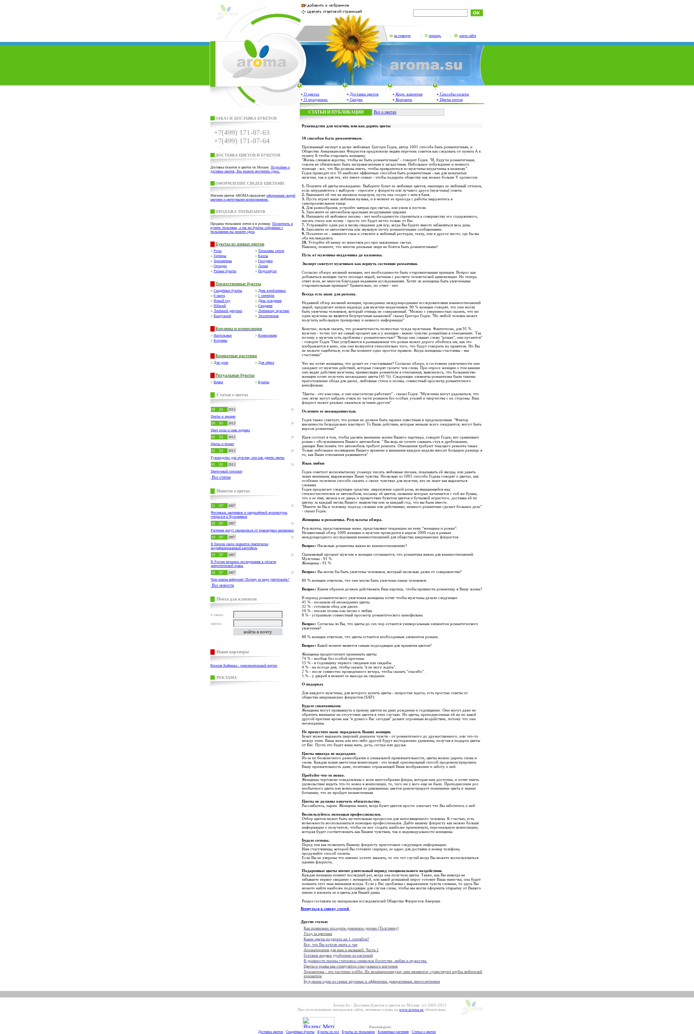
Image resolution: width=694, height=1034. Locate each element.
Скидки (356, 99)
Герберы (220, 256)
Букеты (263, 382)
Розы (218, 251)
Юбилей (220, 306)
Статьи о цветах (424, 1032)
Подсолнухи (267, 271)
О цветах (311, 94)
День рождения (270, 301)
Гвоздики (265, 261)
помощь (435, 36)
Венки (218, 382)
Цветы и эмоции (223, 416)
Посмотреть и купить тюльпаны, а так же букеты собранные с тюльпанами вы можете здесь (251, 228)
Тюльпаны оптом (271, 251)
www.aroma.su (411, 1009)
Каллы (263, 256)
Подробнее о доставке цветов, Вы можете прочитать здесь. (250, 169)
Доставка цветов (363, 94)
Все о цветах (385, 112)
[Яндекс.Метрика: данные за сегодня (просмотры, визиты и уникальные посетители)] (318, 1022)
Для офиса (266, 362)
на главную (402, 36)
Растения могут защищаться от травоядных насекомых (252, 530)
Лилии (263, 266)
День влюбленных (272, 290)
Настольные (223, 335)
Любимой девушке (228, 311)
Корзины (220, 340)
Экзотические (268, 316)
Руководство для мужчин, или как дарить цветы (247, 458)
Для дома (221, 362)
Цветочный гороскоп (226, 471)
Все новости (222, 585)
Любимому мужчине (273, 311)
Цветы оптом (451, 99)
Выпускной (222, 316)
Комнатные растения (393, 1032)
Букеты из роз (328, 1032)
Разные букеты (225, 271)
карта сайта (467, 36)
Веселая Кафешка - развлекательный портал (243, 665)
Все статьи (221, 477)
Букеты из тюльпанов (358, 1032)
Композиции (267, 335)
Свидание (265, 306)
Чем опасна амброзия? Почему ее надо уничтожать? (250, 579)
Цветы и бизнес (222, 444)
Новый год (222, 301)
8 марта (219, 296)
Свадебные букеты (228, 290)
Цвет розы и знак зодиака (230, 430)
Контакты (403, 99)
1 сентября (266, 296)
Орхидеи (220, 266)
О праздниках (315, 99)
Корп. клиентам (409, 94)
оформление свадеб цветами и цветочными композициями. (252, 197)
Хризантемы (223, 261)
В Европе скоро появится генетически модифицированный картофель (239, 546)
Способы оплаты (454, 94)
